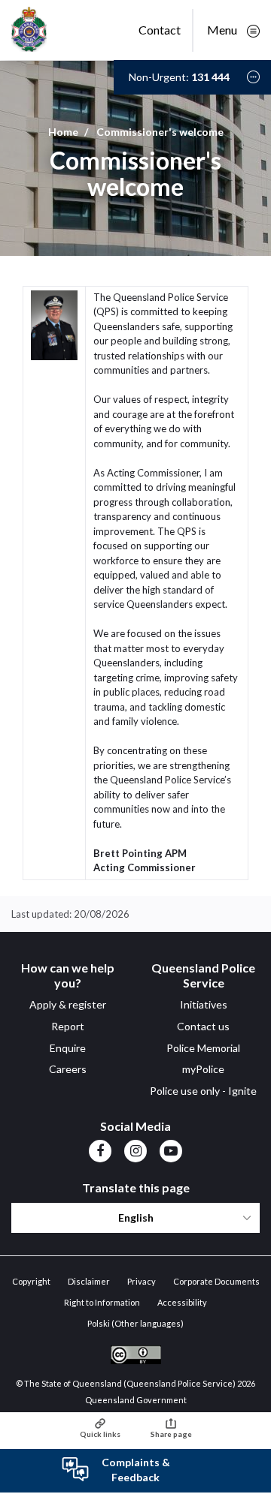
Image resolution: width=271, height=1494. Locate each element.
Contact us (203, 1026)
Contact (160, 30)
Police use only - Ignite (203, 1090)
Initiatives (203, 1004)
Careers (68, 1069)
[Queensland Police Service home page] (29, 30)
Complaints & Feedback (136, 1469)
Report (67, 1026)
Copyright (31, 1281)
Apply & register (67, 1004)
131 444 (210, 77)
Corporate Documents (216, 1281)
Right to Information (102, 1302)
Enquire (68, 1048)
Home (63, 131)
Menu (223, 30)
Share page (171, 1433)
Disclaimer (89, 1281)
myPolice (203, 1069)
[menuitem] (100, 1150)
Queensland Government (136, 1400)
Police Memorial (203, 1048)
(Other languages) (135, 1323)
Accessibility (182, 1302)
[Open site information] (253, 77)
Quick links (100, 1433)
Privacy (141, 1281)
